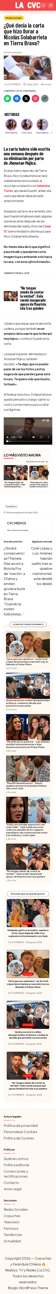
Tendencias (13, 1234)
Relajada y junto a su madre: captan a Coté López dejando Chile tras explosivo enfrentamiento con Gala (27, 933)
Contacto (11, 1182)
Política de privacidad (21, 1125)
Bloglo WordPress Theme (28, 1288)
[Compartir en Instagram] (35, 98)
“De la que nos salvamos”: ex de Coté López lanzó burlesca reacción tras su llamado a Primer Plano (41, 485)
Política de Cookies (19, 1138)
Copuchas (12, 1216)
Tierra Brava (11, 506)
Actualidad (28, 1025)
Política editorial (16, 1165)
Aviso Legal (12, 1189)
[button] (17, 530)
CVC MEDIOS (16, 523)
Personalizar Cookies (20, 1131)
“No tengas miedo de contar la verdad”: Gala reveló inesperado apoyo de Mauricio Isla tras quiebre (14, 486)
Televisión (11, 1222)
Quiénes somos (16, 1158)
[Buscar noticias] (43, 5)
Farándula (28, 923)
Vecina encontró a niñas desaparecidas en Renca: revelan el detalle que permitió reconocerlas (28, 1035)
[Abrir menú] (51, 5)
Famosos (11, 1228)
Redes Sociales (14, 18)
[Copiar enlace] (45, 98)
